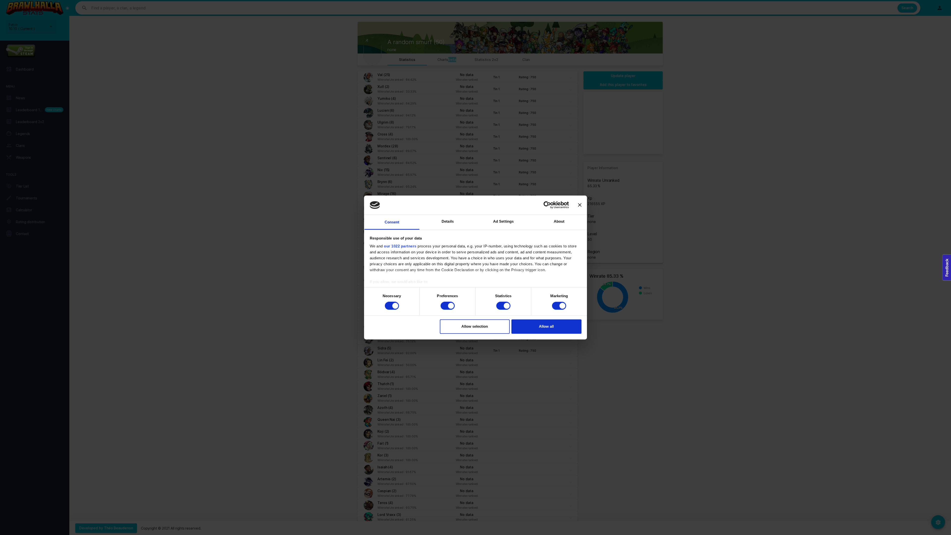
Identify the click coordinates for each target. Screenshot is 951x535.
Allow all (546, 326)
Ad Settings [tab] (503, 221)
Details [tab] (448, 221)
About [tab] (559, 221)
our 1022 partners (400, 246)
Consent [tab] (392, 222)
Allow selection (474, 326)
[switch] (448, 306)
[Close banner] (579, 205)
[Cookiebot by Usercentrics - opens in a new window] (547, 205)
